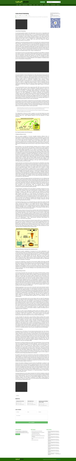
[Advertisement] (21, 24)
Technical (20, 7)
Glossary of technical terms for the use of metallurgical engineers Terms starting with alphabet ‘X (53, 437)
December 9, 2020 (22, 15)
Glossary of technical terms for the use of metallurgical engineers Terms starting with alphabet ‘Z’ (53, 432)
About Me (17, 434)
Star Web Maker (58, 459)
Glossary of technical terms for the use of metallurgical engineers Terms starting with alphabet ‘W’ (53, 440)
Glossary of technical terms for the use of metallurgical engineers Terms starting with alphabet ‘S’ (53, 451)
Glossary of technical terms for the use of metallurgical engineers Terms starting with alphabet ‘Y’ (53, 435)
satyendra (17, 15)
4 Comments (30, 404)
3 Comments (18, 404)
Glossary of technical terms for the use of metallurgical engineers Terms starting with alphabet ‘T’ (53, 448)
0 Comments (28, 15)
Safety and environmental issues (36, 434)
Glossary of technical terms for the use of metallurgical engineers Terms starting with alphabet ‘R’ (54, 454)
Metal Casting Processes (31, 401)
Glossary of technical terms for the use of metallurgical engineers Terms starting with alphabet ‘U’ (53, 445)
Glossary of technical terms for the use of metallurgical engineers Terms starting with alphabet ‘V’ (53, 443)
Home (17, 7)
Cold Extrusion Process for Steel (20, 401)
